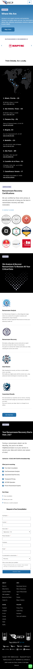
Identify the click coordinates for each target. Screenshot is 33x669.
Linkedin (4, 619)
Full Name (5, 515)
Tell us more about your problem (10, 562)
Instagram (4, 610)
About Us (4, 586)
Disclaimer (18, 613)
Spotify (3, 624)
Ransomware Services (21, 586)
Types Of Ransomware (21, 591)
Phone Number (6, 535)
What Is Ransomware (21, 588)
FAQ (17, 594)
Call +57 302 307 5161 (8, 146)
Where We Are (5, 588)
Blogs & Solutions (20, 600)
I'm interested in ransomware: (9, 555)
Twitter (3, 621)
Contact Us (4, 600)
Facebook (4, 608)
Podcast (18, 597)
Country (4, 522)
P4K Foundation (5, 594)
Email (3, 548)
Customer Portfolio (6, 591)
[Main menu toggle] (29, 2)
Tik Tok (4, 613)
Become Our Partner (6, 597)
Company (4, 542)
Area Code (5, 528)
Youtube (4, 616)
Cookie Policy (19, 610)
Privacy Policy (19, 608)
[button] (1, 45)
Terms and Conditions (21, 616)
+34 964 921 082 (9, 166)
